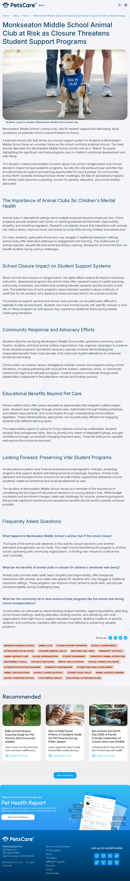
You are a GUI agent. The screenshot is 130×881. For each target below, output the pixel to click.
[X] (103, 862)
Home (6, 15)
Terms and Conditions (58, 846)
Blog (41, 5)
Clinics (49, 869)
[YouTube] (110, 856)
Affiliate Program (55, 861)
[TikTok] (116, 856)
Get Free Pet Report (18, 817)
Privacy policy (53, 850)
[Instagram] (103, 856)
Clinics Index (52, 873)
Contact (50, 865)
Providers (51, 857)
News (16, 15)
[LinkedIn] (110, 862)
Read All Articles (65, 775)
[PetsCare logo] (20, 5)
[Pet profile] (119, 5)
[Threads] (116, 862)
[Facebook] (96, 856)
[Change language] (125, 5)
